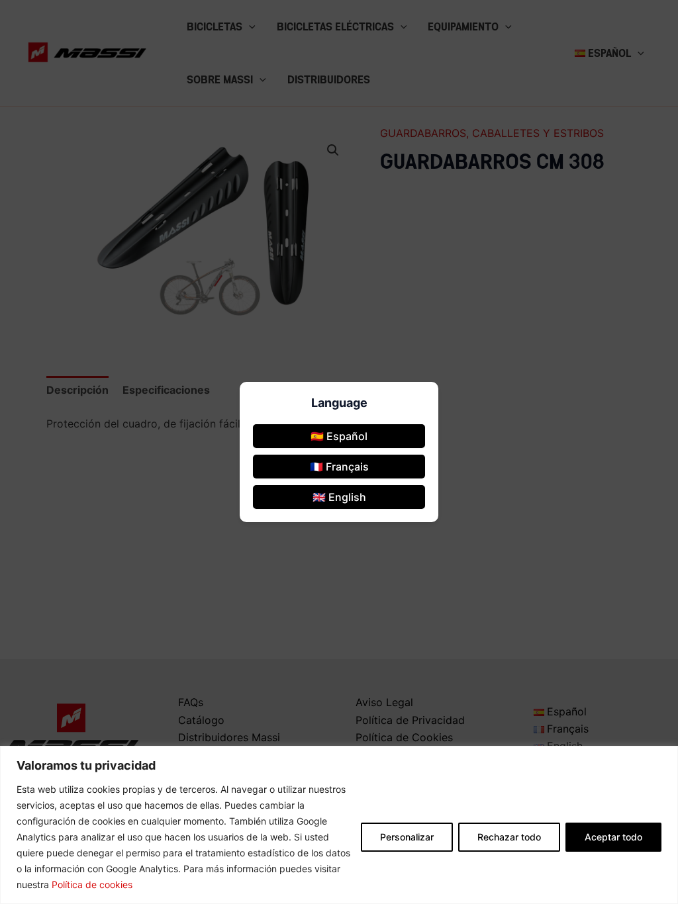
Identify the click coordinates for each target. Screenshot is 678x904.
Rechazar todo (509, 836)
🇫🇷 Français (339, 466)
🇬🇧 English (339, 497)
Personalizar (407, 836)
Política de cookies (92, 884)
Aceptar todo (613, 836)
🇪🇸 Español (339, 436)
